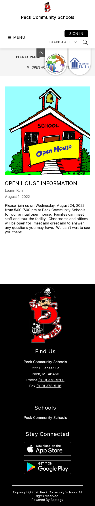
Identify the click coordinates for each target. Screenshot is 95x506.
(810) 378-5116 (48, 386)
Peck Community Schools (45, 417)
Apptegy (57, 500)
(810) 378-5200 (51, 380)
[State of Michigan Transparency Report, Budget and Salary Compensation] (56, 61)
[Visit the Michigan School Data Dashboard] (79, 61)
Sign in (76, 33)
